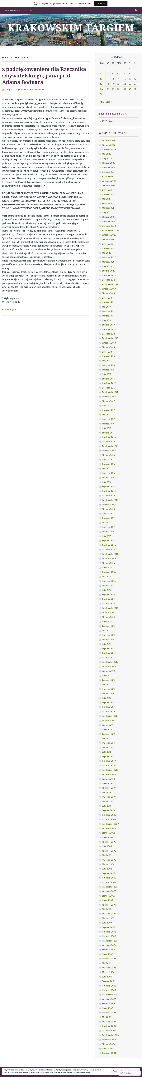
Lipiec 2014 (107, 567)
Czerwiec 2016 (109, 464)
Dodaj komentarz (39, 89)
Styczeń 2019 (108, 325)
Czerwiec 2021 (109, 194)
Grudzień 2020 (109, 221)
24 (101, 89)
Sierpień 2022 (108, 145)
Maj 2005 (106, 1017)
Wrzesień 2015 (109, 504)
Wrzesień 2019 (109, 289)
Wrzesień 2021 (109, 181)
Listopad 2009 (109, 819)
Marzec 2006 (108, 972)
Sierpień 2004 (109, 1044)
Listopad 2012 (108, 657)
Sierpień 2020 (108, 239)
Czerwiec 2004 (109, 1053)
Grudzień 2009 (109, 815)
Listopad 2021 (108, 172)
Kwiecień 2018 (109, 365)
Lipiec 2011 (107, 729)
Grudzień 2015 (109, 491)
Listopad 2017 (108, 388)
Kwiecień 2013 (108, 635)
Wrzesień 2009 (109, 828)
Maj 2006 (106, 963)
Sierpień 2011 (108, 725)
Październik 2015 (110, 500)
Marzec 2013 (108, 639)
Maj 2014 (106, 576)
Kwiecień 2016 (109, 473)
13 (118, 79)
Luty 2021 (106, 212)
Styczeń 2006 (108, 981)
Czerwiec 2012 (109, 680)
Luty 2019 (106, 320)
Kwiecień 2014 (109, 581)
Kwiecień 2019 (109, 311)
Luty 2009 (107, 846)
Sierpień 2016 (108, 455)
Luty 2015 (106, 536)
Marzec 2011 (108, 747)
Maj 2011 (106, 738)
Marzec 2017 (108, 424)
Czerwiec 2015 (109, 518)
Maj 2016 (106, 469)
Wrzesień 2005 (109, 999)
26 (113, 89)
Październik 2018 (110, 338)
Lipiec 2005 (107, 1008)
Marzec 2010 (108, 801)
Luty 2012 (106, 698)
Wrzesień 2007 (109, 891)
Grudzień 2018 (109, 329)
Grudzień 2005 (109, 986)
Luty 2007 (107, 923)
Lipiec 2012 (107, 675)
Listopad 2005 (109, 990)
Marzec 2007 (108, 918)
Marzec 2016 (108, 477)
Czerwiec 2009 (109, 842)
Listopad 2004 (109, 1030)
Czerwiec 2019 (109, 302)
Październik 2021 (110, 176)
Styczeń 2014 (108, 594)
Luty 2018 (106, 374)
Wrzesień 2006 (109, 945)
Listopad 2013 (108, 603)
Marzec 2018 (108, 370)
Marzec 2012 (108, 693)
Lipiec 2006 (107, 954)
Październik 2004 (110, 1035)
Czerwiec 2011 (108, 734)
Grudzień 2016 (109, 437)
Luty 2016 (106, 482)
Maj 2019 (106, 307)
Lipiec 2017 (107, 405)
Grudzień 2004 (109, 1026)
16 (135, 79)
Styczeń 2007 (108, 927)
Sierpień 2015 (108, 509)
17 (101, 84)
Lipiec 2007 (107, 900)
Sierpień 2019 (108, 293)
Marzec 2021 (108, 208)
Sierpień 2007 (108, 896)
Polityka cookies (84, 1072)
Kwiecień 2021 (109, 203)
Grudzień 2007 (109, 878)
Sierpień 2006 (108, 949)
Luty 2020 (107, 266)
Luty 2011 (106, 752)
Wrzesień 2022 (109, 140)
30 (135, 89)
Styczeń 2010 (108, 810)
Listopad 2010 (109, 765)
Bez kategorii (10, 309)
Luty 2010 (106, 806)
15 (130, 79)
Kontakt (30, 10)
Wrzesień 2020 (109, 235)
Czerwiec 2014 (109, 572)
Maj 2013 (106, 630)
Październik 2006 (110, 941)
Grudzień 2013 (109, 599)
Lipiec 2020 (107, 244)
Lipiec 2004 (107, 1048)
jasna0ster (23, 89)
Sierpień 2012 (108, 671)
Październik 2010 (110, 770)
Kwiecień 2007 (109, 914)
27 (118, 89)
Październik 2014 (110, 554)
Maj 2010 (106, 792)
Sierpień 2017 (108, 401)
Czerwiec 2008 (109, 851)
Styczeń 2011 (108, 756)
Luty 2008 (107, 869)
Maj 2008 (106, 855)
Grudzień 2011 (108, 707)
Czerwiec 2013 (108, 626)
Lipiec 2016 (107, 459)
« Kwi (102, 102)
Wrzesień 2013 (109, 612)
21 (125, 84)
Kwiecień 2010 (109, 797)
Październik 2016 (110, 446)
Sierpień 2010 (108, 779)
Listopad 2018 (108, 334)
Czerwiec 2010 (109, 788)
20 (118, 84)
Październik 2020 (110, 230)
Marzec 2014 (108, 585)
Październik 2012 (110, 662)
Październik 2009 (110, 824)
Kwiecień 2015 (109, 527)
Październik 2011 (110, 716)
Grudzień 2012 (109, 653)
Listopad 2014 (109, 549)
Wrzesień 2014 (109, 558)
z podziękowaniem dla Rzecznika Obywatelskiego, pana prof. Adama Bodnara (44, 76)
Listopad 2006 (109, 936)
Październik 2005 (110, 994)
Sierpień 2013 (108, 617)
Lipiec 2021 (107, 190)
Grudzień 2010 (109, 761)
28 (125, 89)
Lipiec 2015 (107, 513)
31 (101, 94)
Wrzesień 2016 (109, 450)
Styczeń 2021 (108, 217)
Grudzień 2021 (109, 167)
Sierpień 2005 (108, 1003)
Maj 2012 (106, 684)
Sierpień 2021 (108, 185)
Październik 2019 (110, 284)
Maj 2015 (106, 522)
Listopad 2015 (108, 495)
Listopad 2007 (109, 882)
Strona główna (12, 10)
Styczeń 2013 (108, 648)
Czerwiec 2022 (109, 149)
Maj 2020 (106, 253)
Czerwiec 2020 (109, 248)
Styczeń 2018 (108, 379)
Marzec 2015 (108, 531)
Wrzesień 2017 (109, 396)
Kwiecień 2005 (109, 1022)
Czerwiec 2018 (109, 356)
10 (101, 79)
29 (130, 89)
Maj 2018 (106, 361)
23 (135, 84)
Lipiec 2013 (107, 621)
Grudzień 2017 (109, 383)
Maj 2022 (106, 154)
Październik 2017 (110, 392)
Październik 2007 (110, 887)
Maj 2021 (106, 199)
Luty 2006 (107, 977)
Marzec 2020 (108, 262)
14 (125, 79)
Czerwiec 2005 (109, 1012)
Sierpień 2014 (108, 563)
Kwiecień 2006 (109, 968)
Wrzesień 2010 (109, 774)
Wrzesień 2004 (109, 1039)
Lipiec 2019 (107, 298)
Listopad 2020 (109, 226)
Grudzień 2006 (109, 932)
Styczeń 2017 (108, 433)
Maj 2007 (106, 909)
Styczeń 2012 (108, 702)
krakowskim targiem (71, 27)
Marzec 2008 (108, 864)
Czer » (109, 102)
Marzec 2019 (108, 316)
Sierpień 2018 (108, 347)
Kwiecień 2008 (109, 860)
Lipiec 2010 (107, 783)
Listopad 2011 (108, 711)
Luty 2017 (106, 428)
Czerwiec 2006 (109, 958)
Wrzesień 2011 (108, 720)
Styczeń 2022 (108, 163)
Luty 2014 (106, 590)
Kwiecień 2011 (108, 743)
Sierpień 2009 (108, 833)
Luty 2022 (107, 158)
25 (108, 89)
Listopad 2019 (108, 280)
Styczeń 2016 (108, 486)
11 (107, 79)
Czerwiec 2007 (109, 905)
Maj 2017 (106, 415)
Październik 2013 (110, 608)
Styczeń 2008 (108, 873)
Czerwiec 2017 (109, 410)
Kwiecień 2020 (109, 257)
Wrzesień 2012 (109, 666)
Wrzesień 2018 (109, 343)
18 (108, 84)
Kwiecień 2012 (109, 689)
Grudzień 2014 (109, 545)
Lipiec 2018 (107, 352)
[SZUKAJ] (136, 10)
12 (113, 79)
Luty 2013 (106, 644)
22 (130, 84)
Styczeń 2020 (108, 271)
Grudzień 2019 (109, 275)
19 (113, 84)
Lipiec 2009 (107, 837)
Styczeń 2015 (108, 540)
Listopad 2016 (108, 441)
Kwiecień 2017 (109, 419)
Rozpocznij (101, 3)
